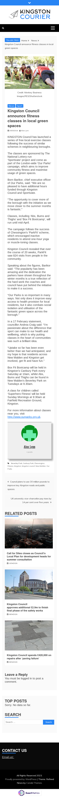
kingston (17, 466)
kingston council (28, 466)
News (11, 105)
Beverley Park (16, 463)
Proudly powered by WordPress (21, 779)
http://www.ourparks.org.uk (24, 416)
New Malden (41, 466)
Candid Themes (34, 782)
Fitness (10, 466)
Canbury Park (28, 463)
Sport (19, 105)
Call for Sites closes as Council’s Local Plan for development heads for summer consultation (29, 556)
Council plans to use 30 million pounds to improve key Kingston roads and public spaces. (29, 485)
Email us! (8, 757)
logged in (26, 678)
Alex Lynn (29, 446)
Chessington (39, 463)
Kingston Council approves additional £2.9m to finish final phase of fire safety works (27, 607)
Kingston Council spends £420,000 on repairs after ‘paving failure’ (29, 656)
